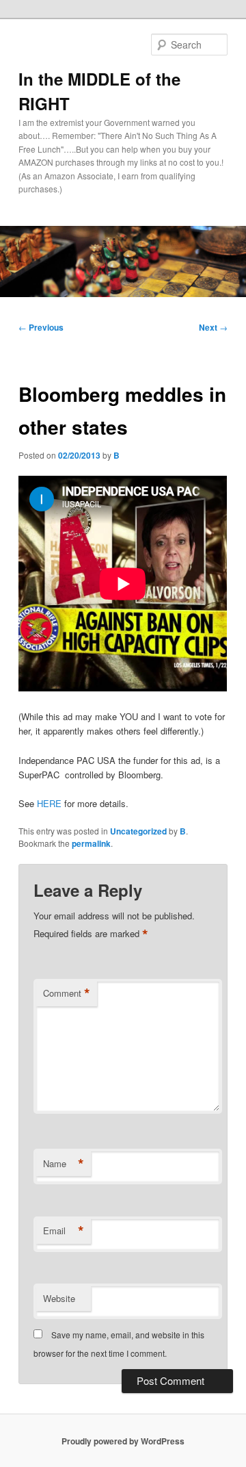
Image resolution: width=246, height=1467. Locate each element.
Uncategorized (138, 831)
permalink (91, 843)
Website (59, 1298)
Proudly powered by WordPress (123, 1441)
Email (63, 1231)
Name (63, 1164)
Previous (41, 327)
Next (213, 327)
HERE (49, 803)
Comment (66, 993)
